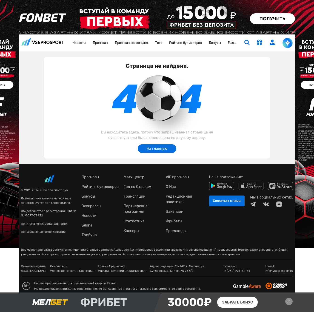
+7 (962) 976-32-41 (236, 270)
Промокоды (176, 231)
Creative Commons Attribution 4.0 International (119, 249)
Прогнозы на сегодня (131, 43)
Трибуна (89, 235)
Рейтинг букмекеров (185, 43)
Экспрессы (91, 206)
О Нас (171, 186)
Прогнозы (100, 43)
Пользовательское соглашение (43, 231)
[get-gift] (259, 43)
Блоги (87, 225)
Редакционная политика (179, 199)
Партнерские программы (136, 209)
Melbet (157, 302)
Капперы (131, 231)
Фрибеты (174, 221)
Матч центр (134, 177)
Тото (158, 43)
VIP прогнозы (177, 177)
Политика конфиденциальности (44, 223)
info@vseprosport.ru (279, 270)
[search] (246, 43)
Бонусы (215, 43)
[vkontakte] (266, 204)
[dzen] (279, 204)
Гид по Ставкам (137, 186)
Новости (79, 43)
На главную (157, 148)
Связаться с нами (227, 201)
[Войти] (272, 42)
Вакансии (174, 211)
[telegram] (253, 204)
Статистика (134, 221)
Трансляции (135, 196)
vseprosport (42, 43)
